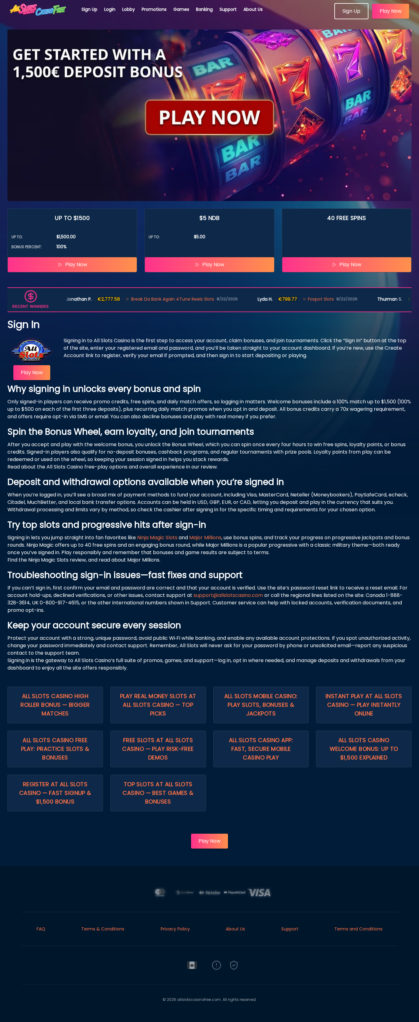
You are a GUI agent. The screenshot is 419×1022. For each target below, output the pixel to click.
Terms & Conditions (102, 929)
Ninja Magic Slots (157, 537)
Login (109, 9)
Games (181, 9)
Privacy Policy (175, 929)
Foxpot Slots (303, 299)
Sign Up (89, 9)
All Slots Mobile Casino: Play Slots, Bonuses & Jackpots (261, 704)
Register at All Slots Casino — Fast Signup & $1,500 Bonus (55, 792)
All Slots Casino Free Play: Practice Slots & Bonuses (55, 748)
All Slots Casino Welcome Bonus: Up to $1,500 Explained (364, 748)
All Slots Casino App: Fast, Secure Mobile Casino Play (261, 748)
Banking (204, 9)
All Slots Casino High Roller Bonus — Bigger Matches (55, 704)
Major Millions (205, 537)
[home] (41, 17)
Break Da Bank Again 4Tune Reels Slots (154, 299)
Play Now (391, 11)
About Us (253, 9)
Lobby (128, 9)
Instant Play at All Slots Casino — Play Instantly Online (364, 704)
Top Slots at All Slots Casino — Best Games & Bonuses (158, 792)
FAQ (41, 929)
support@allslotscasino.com (228, 595)
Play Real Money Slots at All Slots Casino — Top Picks (158, 704)
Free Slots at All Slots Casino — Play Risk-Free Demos (158, 748)
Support (228, 9)
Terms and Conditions (358, 929)
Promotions (154, 9)
